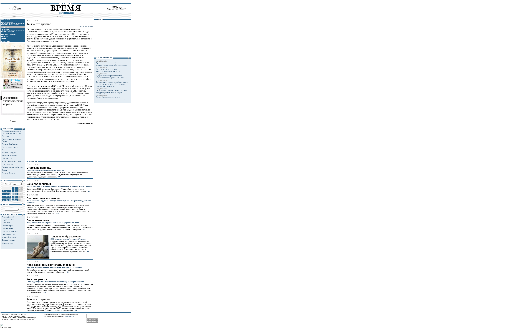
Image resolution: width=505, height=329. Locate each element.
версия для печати (86, 26)
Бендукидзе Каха (8, 220)
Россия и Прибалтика (9, 144)
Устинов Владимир (9, 237)
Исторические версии (10, 147)
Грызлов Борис (7, 226)
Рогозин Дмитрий (8, 234)
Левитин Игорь (7, 228)
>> (58, 177)
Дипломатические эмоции (43, 198)
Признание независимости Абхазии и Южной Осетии (11, 132)
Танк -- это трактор (39, 299)
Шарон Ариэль (7, 243)
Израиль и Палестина (9, 156)
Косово (4, 150)
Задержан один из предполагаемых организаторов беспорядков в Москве (110, 77)
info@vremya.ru (70, 316)
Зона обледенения (39, 183)
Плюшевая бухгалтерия (66, 236)
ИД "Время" (117, 7)
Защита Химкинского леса (11, 161)
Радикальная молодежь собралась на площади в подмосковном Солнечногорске (111, 64)
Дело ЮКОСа (7, 158)
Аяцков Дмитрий (8, 217)
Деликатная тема (38, 220)
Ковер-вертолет (37, 279)
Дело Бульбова (7, 164)
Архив (14, 16)
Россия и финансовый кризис (12, 167)
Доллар (4, 170)
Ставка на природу (39, 167)
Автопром (5, 136)
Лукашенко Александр (10, 231)
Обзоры (13, 121)
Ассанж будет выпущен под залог (108, 97)
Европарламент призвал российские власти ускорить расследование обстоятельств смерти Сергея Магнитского (112, 84)
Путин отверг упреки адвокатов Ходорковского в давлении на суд (108, 70)
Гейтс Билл (6, 223)
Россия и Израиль (8, 173)
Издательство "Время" (116, 9)
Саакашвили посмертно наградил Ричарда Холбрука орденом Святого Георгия (111, 91)
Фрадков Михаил (8, 240)
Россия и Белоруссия (9, 153)
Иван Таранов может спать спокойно (51, 264)
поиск (61, 16)
